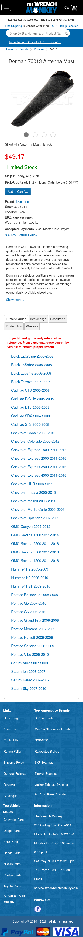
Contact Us (11, 740)
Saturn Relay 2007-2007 (30, 679)
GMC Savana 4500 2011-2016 (35, 560)
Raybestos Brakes (47, 751)
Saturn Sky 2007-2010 (28, 688)
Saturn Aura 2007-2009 (29, 662)
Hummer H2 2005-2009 (29, 569)
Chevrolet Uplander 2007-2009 (35, 517)
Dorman (39, 49)
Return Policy (12, 751)
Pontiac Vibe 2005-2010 (30, 654)
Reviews (9, 784)
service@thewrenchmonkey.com (56, 888)
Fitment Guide (16, 319)
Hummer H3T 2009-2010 (30, 586)
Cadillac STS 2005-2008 (30, 424)
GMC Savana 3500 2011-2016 (35, 552)
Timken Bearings (46, 773)
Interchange (38, 319)
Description (57, 319)
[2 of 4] (35, 134)
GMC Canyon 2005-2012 (30, 526)
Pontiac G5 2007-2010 (28, 603)
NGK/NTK (41, 740)
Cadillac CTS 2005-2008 (30, 390)
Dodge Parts (12, 830)
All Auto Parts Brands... (52, 794)
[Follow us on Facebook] (37, 909)
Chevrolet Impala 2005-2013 (33, 492)
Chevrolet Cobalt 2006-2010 (33, 432)
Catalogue (10, 796)
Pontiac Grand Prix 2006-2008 (35, 620)
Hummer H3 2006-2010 (29, 577)
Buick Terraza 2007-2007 (30, 381)
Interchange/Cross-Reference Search (35, 42)
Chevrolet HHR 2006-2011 (32, 483)
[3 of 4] (44, 134)
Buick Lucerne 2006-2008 (31, 373)
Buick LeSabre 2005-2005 (31, 364)
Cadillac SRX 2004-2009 (30, 415)
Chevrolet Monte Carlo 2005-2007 (37, 509)
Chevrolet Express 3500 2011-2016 (38, 466)
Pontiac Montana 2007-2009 (33, 628)
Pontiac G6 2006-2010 (28, 611)
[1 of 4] (26, 134)
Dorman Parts (44, 718)
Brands (23, 49)
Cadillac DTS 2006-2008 (30, 407)
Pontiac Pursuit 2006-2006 (32, 637)
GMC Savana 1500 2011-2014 (35, 534)
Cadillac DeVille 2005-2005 (32, 398)
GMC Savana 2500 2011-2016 (35, 543)
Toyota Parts (12, 886)
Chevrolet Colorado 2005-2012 (35, 441)
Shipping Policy (14, 762)
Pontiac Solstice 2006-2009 (32, 645)
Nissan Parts (12, 864)
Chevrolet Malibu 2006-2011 (33, 500)
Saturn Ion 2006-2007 (28, 671)
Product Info (14, 326)
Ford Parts (11, 842)
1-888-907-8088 (59, 870)
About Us (10, 729)
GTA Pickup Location (65, 26)
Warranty (32, 326)
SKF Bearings (44, 762)
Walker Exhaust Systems (51, 784)
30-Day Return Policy (21, 234)
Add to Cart (16, 191)
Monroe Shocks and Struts (52, 729)
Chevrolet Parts (14, 819)
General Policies (15, 773)
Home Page (12, 718)
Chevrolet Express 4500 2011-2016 (38, 475)
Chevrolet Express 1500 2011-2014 (38, 449)
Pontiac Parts (12, 875)
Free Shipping (13, 26)
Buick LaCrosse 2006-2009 (32, 356)
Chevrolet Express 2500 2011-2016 (38, 458)
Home (9, 49)
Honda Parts (12, 853)
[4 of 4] (53, 134)
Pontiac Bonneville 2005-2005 (34, 594)
